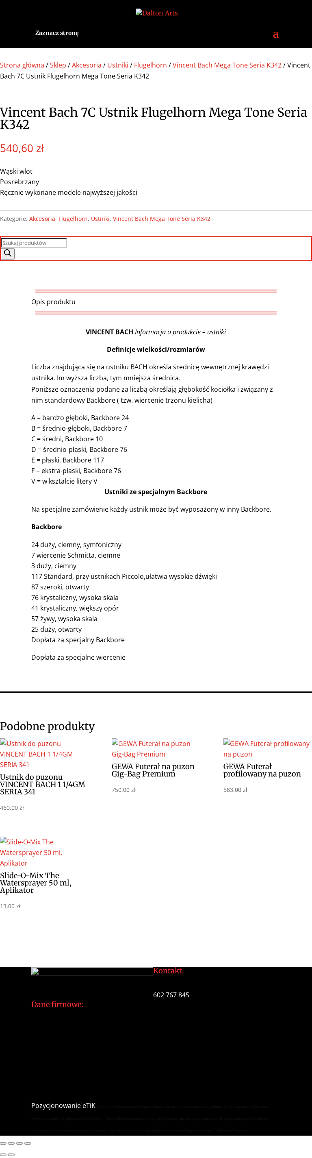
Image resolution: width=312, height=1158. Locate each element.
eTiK (88, 1105)
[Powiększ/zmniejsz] (3, 1143)
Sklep (58, 65)
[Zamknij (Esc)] (27, 1143)
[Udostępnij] (19, 1143)
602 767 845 (171, 994)
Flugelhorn (150, 65)
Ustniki (117, 65)
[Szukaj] (8, 254)
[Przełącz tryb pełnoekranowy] (11, 1143)
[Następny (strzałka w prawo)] (11, 1155)
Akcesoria (87, 65)
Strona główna (22, 65)
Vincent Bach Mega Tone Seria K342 (227, 65)
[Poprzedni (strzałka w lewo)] (3, 1155)
